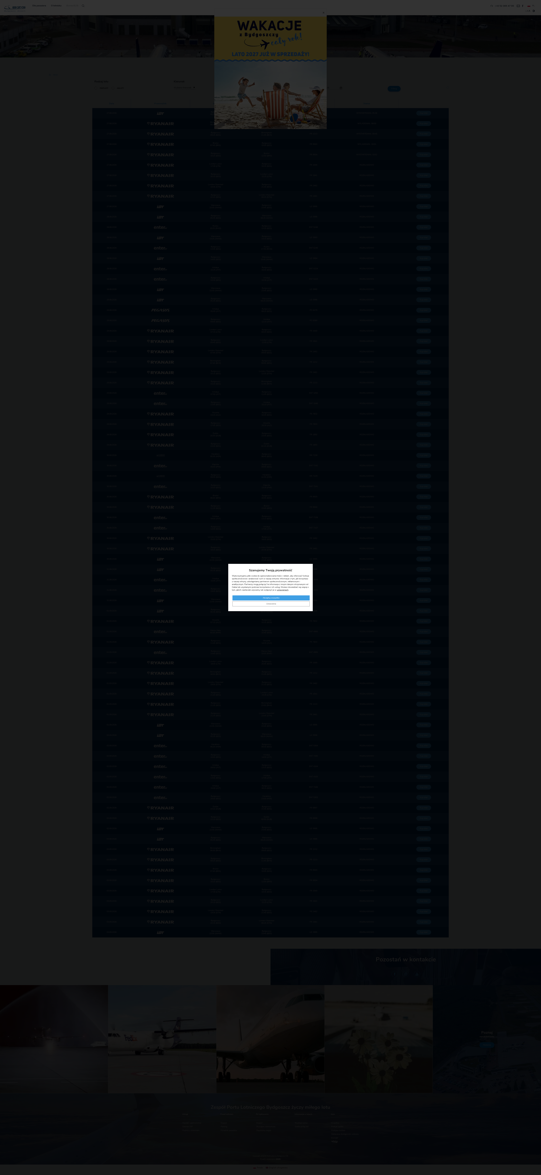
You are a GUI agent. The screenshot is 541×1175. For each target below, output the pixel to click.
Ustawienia (271, 604)
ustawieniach (282, 590)
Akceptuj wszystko (271, 598)
